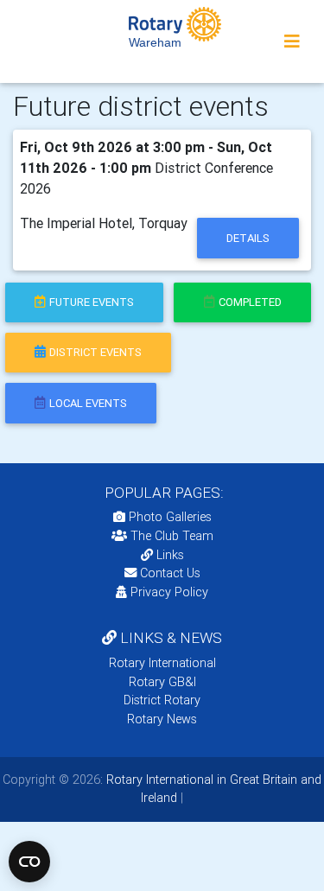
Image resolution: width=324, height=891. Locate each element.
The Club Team (171, 536)
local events (88, 403)
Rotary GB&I (162, 682)
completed (250, 302)
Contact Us (168, 573)
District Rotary (162, 700)
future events (91, 302)
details (248, 238)
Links (170, 555)
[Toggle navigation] (292, 41)
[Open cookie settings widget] (29, 861)
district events (95, 352)
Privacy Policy (169, 592)
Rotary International (162, 663)
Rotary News (162, 719)
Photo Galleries (168, 517)
